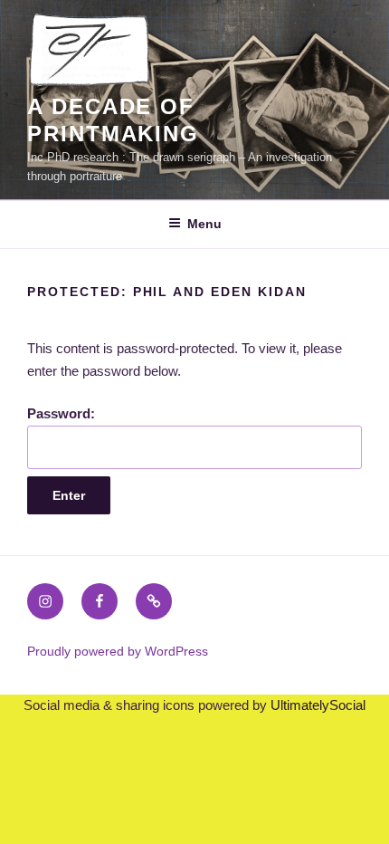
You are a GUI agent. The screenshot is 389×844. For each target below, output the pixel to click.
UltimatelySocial (317, 705)
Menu (204, 223)
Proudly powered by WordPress (117, 651)
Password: (61, 413)
